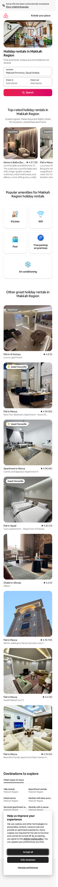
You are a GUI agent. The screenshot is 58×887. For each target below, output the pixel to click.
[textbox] (15, 83)
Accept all (28, 852)
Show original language (17, 7)
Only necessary (28, 859)
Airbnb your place (40, 15)
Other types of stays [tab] (14, 780)
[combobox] (28, 73)
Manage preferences (28, 867)
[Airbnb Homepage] (6, 15)
